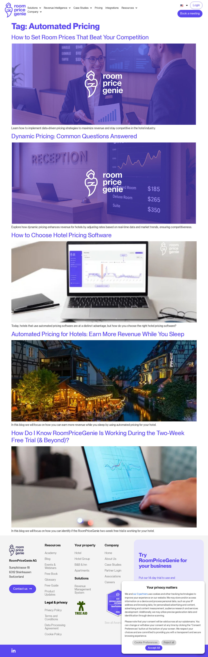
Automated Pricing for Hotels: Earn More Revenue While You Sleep (97, 334)
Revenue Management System (83, 589)
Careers (110, 582)
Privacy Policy (53, 610)
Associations (113, 576)
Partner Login (113, 570)
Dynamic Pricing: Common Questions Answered (74, 136)
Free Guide (51, 585)
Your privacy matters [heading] (162, 587)
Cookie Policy (53, 634)
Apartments (82, 570)
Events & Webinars (50, 566)
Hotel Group (82, 558)
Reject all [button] (169, 642)
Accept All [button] (154, 647)
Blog (47, 558)
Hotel (78, 553)
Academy (51, 553)
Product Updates (50, 593)
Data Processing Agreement (55, 626)
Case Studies (113, 564)
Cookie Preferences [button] (145, 642)
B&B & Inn (81, 564)
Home (108, 553)
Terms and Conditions (51, 617)
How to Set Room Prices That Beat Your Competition (80, 37)
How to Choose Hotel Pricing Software (61, 235)
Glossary (50, 579)
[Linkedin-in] (13, 650)
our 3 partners (140, 594)
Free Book (51, 573)
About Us (110, 558)
